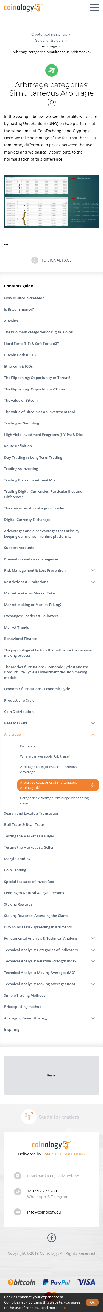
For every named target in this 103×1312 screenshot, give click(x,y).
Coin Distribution (19, 711)
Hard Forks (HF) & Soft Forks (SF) (31, 343)
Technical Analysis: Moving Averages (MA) (39, 983)
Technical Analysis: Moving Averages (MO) (39, 972)
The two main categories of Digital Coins (38, 332)
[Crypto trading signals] (23, 7)
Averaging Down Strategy (26, 1018)
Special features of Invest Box (29, 881)
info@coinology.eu (44, 1212)
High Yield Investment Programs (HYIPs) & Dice (43, 434)
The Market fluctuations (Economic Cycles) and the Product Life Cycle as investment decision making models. (46, 672)
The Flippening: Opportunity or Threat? (37, 377)
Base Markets (15, 723)
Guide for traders (58, 1116)
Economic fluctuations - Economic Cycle (37, 688)
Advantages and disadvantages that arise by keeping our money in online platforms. (41, 533)
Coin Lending (15, 870)
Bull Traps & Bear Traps (24, 824)
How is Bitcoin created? (24, 298)
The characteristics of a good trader (34, 508)
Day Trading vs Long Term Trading (33, 457)
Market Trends (16, 627)
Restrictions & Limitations (26, 581)
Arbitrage (12, 734)
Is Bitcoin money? (19, 309)
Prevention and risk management (32, 559)
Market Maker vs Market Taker (30, 593)
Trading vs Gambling (21, 423)
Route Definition (18, 445)
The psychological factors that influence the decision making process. (48, 653)
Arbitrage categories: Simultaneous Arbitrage (48, 769)
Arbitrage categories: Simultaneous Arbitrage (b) (48, 785)
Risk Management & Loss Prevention (35, 570)
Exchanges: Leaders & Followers (31, 615)
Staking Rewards (18, 904)
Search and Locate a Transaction (31, 813)
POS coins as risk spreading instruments (38, 927)
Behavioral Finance (20, 638)
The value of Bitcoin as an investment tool (39, 411)
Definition (28, 746)
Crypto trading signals (49, 34)
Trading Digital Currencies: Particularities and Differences (43, 494)
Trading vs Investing (21, 468)
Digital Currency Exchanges (27, 519)
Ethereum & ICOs (18, 366)
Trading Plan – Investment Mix (29, 480)
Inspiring (11, 1029)
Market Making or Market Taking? (33, 604)
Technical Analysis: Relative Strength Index (40, 961)
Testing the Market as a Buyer (29, 836)
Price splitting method (22, 1006)
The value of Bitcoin (21, 400)
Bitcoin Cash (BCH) (20, 354)
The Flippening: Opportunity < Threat (35, 389)
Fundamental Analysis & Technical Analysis (40, 938)
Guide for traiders (49, 40)
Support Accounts (19, 547)
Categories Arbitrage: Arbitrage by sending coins (54, 800)
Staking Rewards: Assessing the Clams (36, 915)
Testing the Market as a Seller (29, 847)
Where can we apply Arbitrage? (45, 756)
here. (62, 1307)
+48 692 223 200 (42, 1191)
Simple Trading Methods (24, 995)
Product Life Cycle (19, 700)
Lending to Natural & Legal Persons (34, 892)
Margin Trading (17, 858)
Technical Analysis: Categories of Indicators (41, 949)
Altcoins (11, 320)
